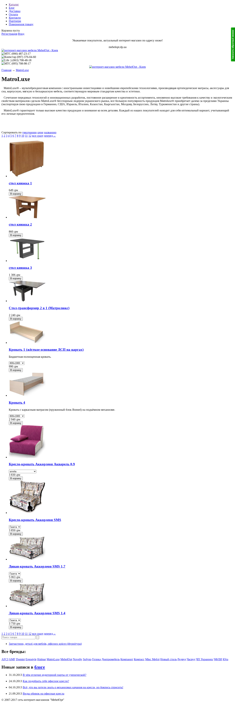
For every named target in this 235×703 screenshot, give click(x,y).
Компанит (126, 659)
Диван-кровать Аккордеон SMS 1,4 (37, 613)
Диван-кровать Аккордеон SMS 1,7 (37, 566)
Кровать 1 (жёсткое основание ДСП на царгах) (46, 350)
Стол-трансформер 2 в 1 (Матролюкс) (39, 308)
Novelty (77, 659)
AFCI (4, 659)
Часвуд (191, 659)
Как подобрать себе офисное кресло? (46, 681)
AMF (12, 659)
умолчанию (29, 132)
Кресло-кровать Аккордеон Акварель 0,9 (42, 464)
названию (50, 132)
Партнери (15, 21)
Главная (6, 70)
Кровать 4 (17, 402)
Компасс (139, 659)
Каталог (14, 4)
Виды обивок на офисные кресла (43, 693)
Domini (20, 659)
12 (29, 135)
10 (22, 135)
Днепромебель (111, 659)
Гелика (96, 659)
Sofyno (87, 659)
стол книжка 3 (20, 268)
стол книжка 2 (20, 224)
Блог (12, 7)
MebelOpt (66, 659)
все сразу (38, 135)
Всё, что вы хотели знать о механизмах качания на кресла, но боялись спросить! (73, 687)
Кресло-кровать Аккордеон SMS (35, 520)
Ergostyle (31, 659)
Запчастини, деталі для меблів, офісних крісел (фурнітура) (45, 643)
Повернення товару (21, 24)
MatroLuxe (22, 70)
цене (40, 132)
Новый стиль (168, 659)
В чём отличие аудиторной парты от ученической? (54, 674)
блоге (39, 667)
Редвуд (182, 659)
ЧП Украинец (204, 659)
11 (26, 135)
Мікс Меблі (152, 659)
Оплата (13, 14)
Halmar (41, 659)
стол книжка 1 (20, 183)
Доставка (14, 11)
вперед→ (50, 135)
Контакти (15, 17)
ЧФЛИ (218, 659)
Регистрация (9, 33)
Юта (225, 659)
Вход (21, 33)
